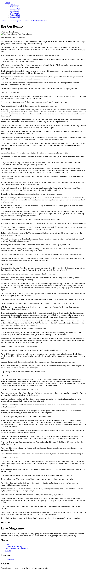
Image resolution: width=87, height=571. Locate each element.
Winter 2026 (14, 5)
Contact (44, 21)
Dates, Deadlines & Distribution (29, 21)
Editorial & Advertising (9, 21)
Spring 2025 (14, 11)
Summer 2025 (15, 17)
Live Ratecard (10, 559)
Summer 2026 (15, 9)
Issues (7, 3)
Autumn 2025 (15, 15)
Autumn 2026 (15, 7)
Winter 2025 (14, 13)
